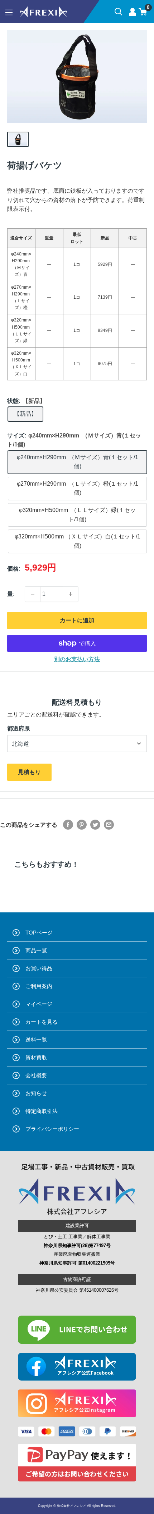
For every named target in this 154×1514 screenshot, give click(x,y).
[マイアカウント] (132, 12)
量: (11, 594)
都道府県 (18, 728)
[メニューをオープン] (9, 12)
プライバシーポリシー (52, 1129)
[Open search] (118, 12)
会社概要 (36, 1075)
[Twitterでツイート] (95, 825)
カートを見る (41, 1022)
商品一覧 (36, 950)
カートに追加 (77, 620)
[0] (143, 11)
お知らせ (36, 1093)
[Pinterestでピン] (82, 825)
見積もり (29, 772)
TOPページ (39, 933)
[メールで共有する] (109, 825)
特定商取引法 (41, 1111)
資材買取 (36, 1057)
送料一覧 (36, 1040)
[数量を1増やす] (70, 594)
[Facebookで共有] (68, 825)
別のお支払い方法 (77, 659)
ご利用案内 (38, 986)
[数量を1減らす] (32, 594)
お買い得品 (38, 968)
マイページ (38, 1004)
